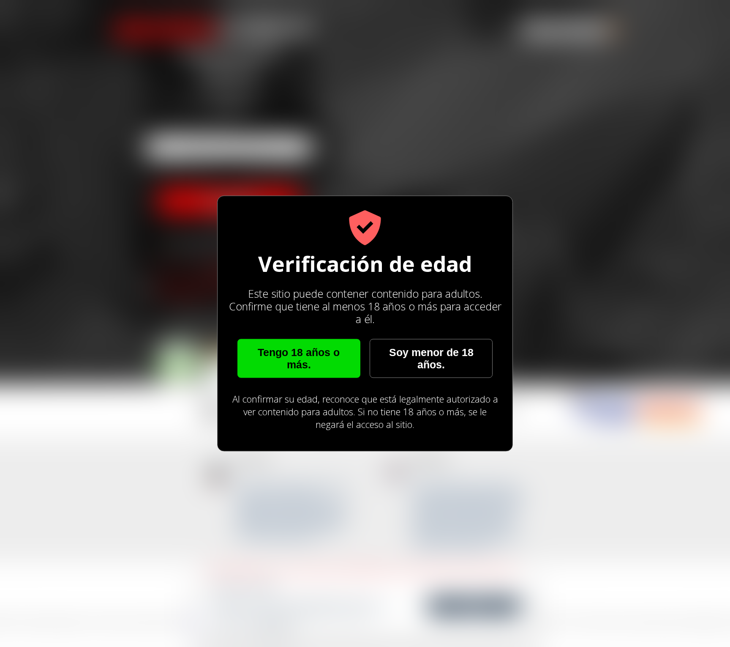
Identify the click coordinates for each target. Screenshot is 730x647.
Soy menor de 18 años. (431, 358)
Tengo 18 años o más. (299, 358)
